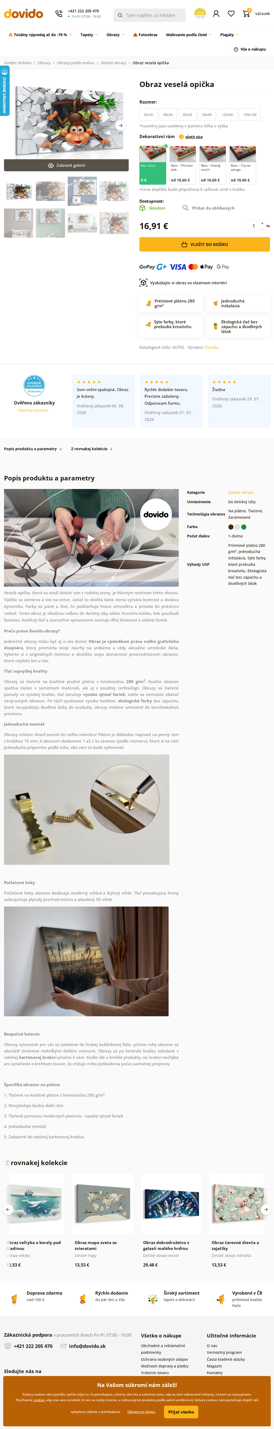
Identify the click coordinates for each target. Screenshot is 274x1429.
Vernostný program (224, 1352)
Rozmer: (148, 102)
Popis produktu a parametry (30, 448)
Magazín (214, 1366)
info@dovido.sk (87, 1346)
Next (120, 125)
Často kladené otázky (226, 1359)
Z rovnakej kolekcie (89, 448)
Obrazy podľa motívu (75, 62)
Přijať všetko (181, 1412)
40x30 (168, 114)
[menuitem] (40, 35)
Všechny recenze (33, 410)
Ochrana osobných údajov (164, 1359)
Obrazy (44, 62)
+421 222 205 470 (32, 1346)
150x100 (249, 114)
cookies (39, 1400)
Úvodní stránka (17, 62)
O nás (212, 1345)
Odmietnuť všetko (141, 1411)
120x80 (227, 114)
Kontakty (215, 1372)
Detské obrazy (113, 62)
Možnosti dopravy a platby (164, 1366)
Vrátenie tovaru (155, 1372)
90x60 (207, 114)
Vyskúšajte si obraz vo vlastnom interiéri (188, 282)
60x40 (187, 114)
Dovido (211, 347)
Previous (8, 1209)
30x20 (148, 114)
